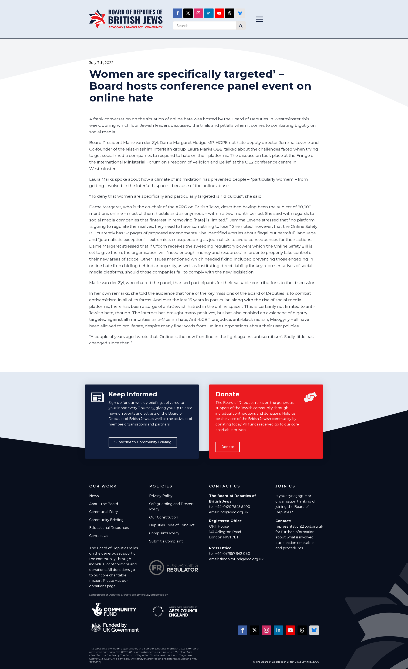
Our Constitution (163, 517)
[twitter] (188, 13)
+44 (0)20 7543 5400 (232, 507)
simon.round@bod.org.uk (242, 559)
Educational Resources (109, 528)
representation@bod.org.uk (299, 526)
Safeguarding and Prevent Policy (172, 506)
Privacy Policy (161, 496)
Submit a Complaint (166, 541)
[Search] (240, 26)
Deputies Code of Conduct (172, 525)
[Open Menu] (260, 19)
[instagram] (198, 13)
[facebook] (177, 13)
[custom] (229, 13)
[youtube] (219, 13)
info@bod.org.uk (234, 512)
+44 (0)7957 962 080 (232, 554)
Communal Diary (103, 512)
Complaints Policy (164, 533)
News (94, 496)
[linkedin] (209, 13)
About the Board (103, 504)
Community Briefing (106, 520)
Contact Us (98, 536)
